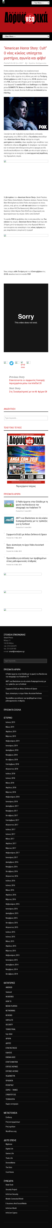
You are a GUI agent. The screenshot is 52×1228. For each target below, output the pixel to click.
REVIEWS (9, 1015)
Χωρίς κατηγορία (12, 1104)
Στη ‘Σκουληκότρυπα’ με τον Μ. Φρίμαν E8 (28, 391)
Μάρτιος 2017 (11, 848)
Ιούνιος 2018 (10, 778)
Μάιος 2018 (10, 783)
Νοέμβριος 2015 (12, 918)
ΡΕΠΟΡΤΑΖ (10, 1085)
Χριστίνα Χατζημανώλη (37, 63)
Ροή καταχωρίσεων (13, 1122)
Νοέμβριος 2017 (12, 811)
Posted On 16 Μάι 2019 (14, 551)
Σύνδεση (9, 1117)
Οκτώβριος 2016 (12, 871)
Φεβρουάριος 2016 (12, 904)
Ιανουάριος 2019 (12, 746)
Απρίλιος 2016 (11, 895)
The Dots (9, 1167)
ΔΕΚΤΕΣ (8, 1043)
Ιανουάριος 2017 (12, 857)
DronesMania (10, 1163)
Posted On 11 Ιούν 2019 (23, 511)
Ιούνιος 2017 (10, 834)
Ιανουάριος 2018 (12, 801)
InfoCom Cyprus (11, 1213)
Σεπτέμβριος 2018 (12, 764)
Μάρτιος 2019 (11, 736)
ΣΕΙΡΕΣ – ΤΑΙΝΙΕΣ (12, 1090)
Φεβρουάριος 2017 (12, 853)
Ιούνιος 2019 (10, 722)
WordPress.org (11, 1131)
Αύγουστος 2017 (12, 825)
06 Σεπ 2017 (18, 63)
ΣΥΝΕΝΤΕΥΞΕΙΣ (11, 1095)
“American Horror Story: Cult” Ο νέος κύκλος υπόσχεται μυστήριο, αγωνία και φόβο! (25, 53)
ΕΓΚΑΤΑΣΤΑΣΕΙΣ (11, 1048)
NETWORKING (10, 1011)
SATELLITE (9, 1020)
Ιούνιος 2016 (10, 885)
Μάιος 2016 (10, 890)
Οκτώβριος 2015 (12, 923)
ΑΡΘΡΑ (8, 1039)
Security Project (11, 1189)
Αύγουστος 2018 (12, 769)
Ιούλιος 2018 (10, 774)
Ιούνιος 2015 (10, 937)
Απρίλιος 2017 (11, 843)
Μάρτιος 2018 (11, 792)
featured (9, 992)
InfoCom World (11, 1208)
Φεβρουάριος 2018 (12, 797)
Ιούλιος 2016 (10, 881)
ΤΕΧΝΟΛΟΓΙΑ (10, 1099)
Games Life (10, 1153)
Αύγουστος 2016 (12, 876)
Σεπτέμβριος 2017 (12, 820)
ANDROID (9, 987)
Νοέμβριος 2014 (12, 969)
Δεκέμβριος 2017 (12, 806)
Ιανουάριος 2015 (12, 960)
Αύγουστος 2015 (12, 927)
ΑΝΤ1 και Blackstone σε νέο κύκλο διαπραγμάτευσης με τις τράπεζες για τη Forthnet (32, 521)
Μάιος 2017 (10, 839)
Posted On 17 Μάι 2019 (14, 538)
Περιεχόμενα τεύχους (26, 486)
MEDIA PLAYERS (11, 1006)
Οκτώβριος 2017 (12, 815)
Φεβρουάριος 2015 (12, 955)
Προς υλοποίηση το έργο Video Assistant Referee (24, 693)
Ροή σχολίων (10, 1127)
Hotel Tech (9, 1185)
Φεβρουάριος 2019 (12, 741)
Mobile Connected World (14, 1199)
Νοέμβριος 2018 (12, 755)
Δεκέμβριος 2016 (12, 862)
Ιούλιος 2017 (10, 829)
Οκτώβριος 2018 (12, 760)
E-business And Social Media (16, 1203)
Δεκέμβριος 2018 (12, 750)
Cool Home (10, 1172)
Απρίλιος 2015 (11, 946)
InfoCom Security (12, 1194)
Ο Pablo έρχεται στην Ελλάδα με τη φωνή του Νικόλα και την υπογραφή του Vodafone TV (32, 504)
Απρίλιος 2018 (11, 788)
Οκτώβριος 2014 (12, 974)
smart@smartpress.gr (16, 651)
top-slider (9, 1034)
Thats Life (9, 1158)
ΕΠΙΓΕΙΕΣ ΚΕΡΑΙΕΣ (12, 1067)
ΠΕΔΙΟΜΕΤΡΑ (10, 1076)
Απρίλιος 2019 (11, 731)
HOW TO (8, 1001)
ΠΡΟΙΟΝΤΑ (9, 1081)
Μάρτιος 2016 (11, 899)
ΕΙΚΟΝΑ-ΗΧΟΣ (10, 1057)
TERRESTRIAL (11, 1029)
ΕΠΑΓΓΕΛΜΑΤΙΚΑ (12, 1062)
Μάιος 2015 (10, 941)
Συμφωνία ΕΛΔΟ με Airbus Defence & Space (26, 534)
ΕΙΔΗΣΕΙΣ (9, 1053)
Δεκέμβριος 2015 (12, 913)
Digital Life (9, 1149)
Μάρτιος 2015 (11, 951)
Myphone (9, 1144)
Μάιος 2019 (10, 727)
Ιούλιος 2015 (10, 932)
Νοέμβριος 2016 (12, 867)
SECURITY (9, 1025)
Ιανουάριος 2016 (12, 909)
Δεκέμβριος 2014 (12, 965)
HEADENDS (10, 997)
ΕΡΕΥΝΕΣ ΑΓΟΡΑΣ (12, 1071)
